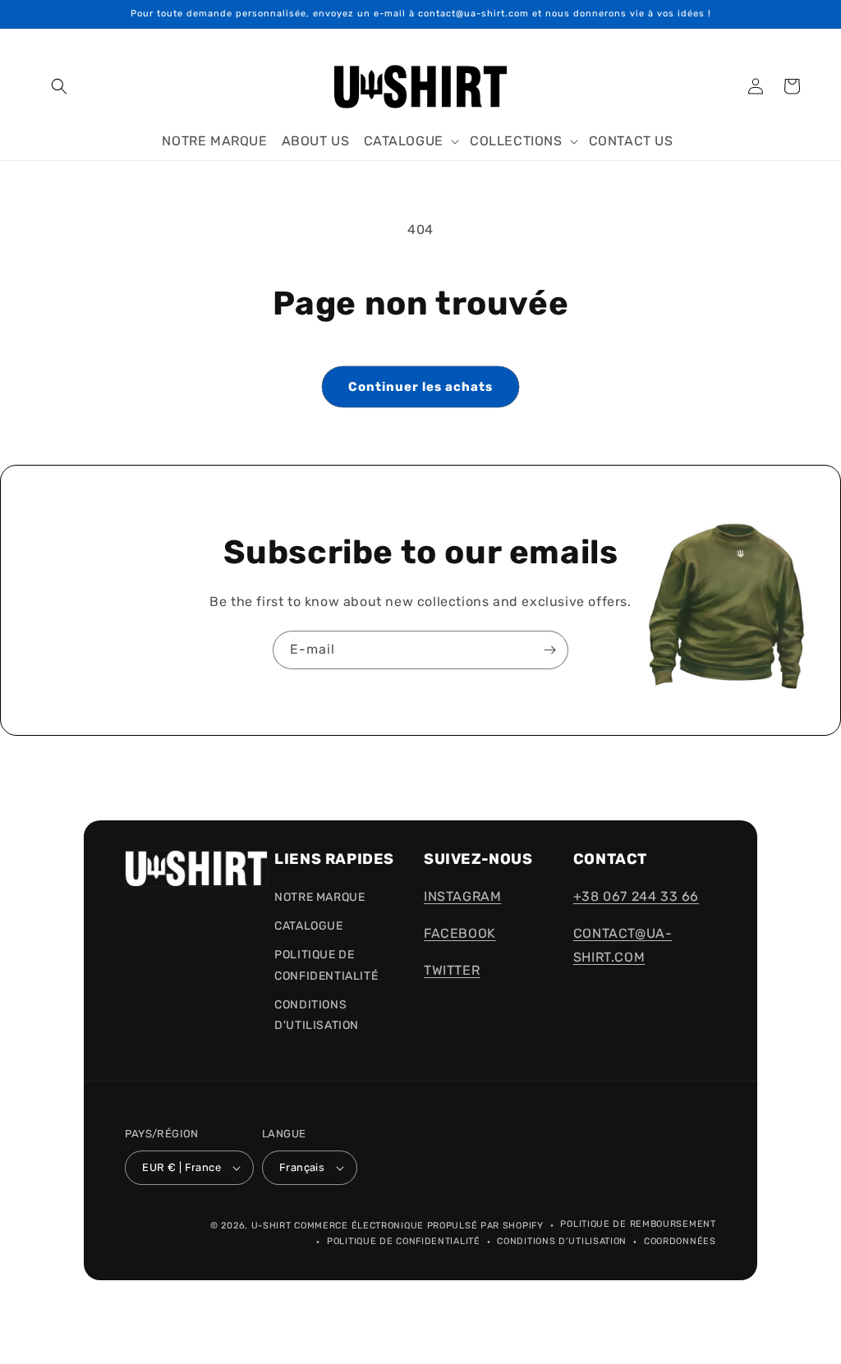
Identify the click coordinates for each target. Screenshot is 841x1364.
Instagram (462, 896)
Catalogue (308, 926)
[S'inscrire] (549, 650)
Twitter (452, 970)
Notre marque (319, 897)
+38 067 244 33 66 (636, 896)
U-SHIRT (271, 1225)
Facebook (460, 933)
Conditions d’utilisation (562, 1241)
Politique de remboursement (637, 1224)
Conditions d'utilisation (316, 1015)
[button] (59, 86)
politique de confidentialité (326, 965)
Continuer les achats (420, 386)
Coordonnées (680, 1241)
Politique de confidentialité (403, 1241)
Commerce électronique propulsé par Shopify (418, 1225)
